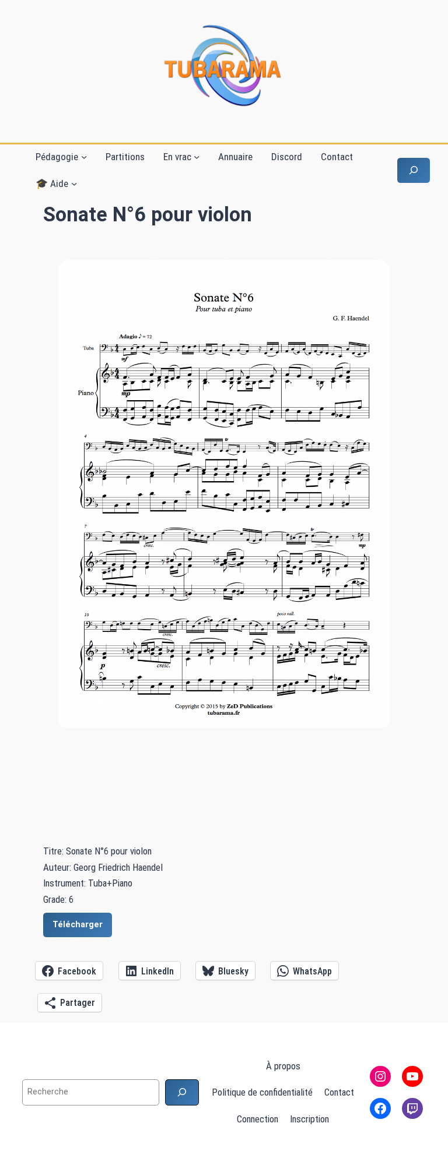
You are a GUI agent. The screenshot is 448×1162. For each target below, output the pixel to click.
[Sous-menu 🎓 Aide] (74, 183)
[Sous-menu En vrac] (197, 157)
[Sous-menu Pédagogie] (84, 157)
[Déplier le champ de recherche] (413, 170)
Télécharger (77, 925)
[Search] (182, 1092)
